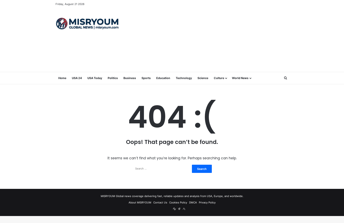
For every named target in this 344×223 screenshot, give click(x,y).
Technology (184, 78)
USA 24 (77, 78)
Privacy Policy (207, 202)
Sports (146, 78)
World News (240, 78)
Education (163, 78)
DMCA (193, 202)
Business (129, 78)
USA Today (94, 78)
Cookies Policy (178, 202)
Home (62, 78)
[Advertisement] (211, 40)
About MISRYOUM (140, 202)
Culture (219, 78)
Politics (113, 78)
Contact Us (160, 202)
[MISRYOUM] (87, 23)
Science (202, 78)
